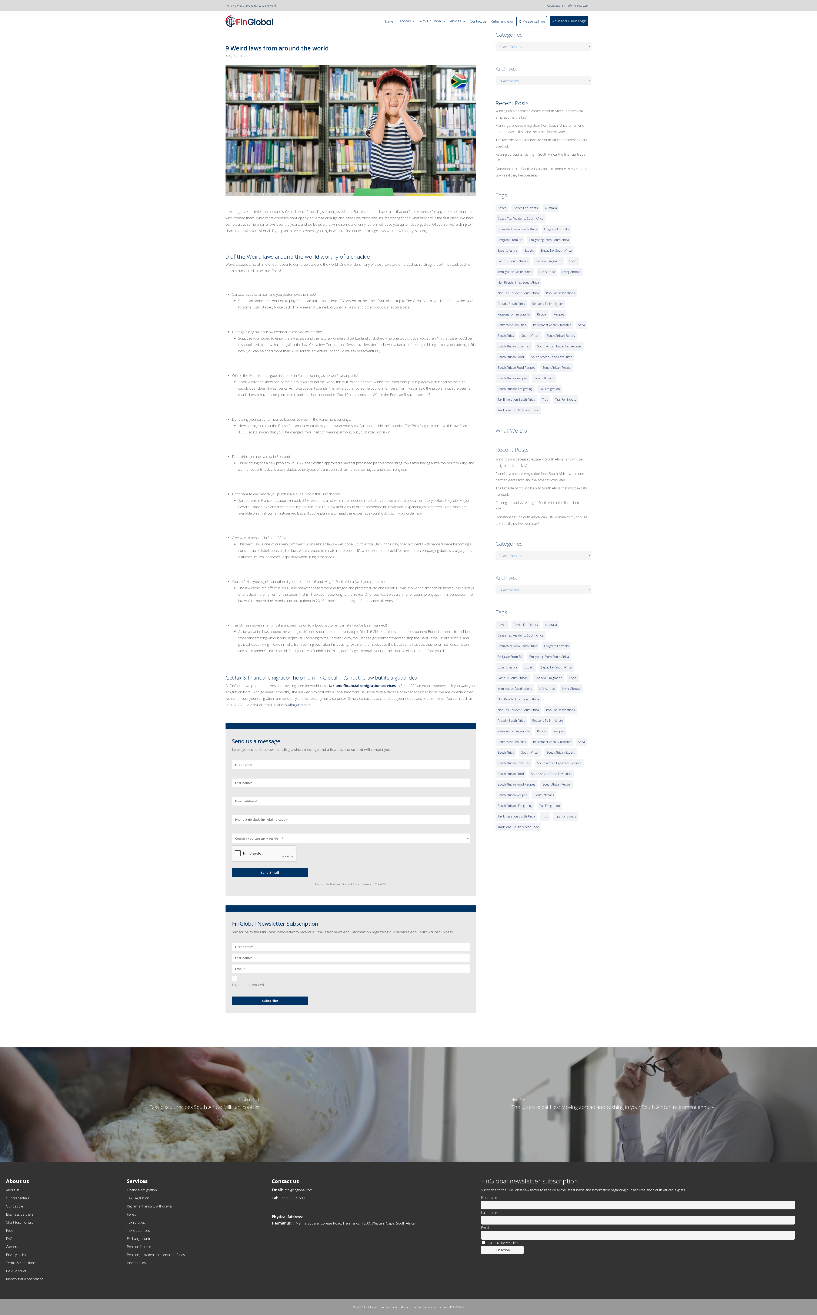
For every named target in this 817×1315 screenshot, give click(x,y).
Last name (489, 1212)
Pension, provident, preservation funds (156, 1254)
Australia (551, 208)
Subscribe (270, 1001)
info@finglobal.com (578, 5)
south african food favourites (551, 357)
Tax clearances (138, 1230)
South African (530, 336)
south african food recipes (516, 368)
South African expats (561, 336)
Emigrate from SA (510, 240)
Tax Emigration (138, 1198)
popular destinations (560, 293)
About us (13, 1190)
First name (489, 1197)
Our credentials (17, 1198)
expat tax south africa (556, 250)
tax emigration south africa (516, 399)
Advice (502, 208)
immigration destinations (515, 272)
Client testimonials (19, 1222)
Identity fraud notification (25, 1279)
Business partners (20, 1214)
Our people (14, 1206)
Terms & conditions (21, 1263)
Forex (131, 1214)
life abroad (547, 272)
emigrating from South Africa (549, 240)
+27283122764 (556, 5)
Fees (9, 1230)
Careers (12, 1246)
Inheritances (136, 1263)
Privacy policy (16, 1254)
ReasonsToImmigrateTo (514, 314)
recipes (559, 314)
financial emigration (548, 261)
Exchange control (140, 1238)
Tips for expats (565, 399)
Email (485, 1227)
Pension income (139, 1246)
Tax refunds (136, 1222)
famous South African (513, 261)
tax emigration (550, 389)
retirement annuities (512, 325)
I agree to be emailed (248, 984)
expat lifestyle (507, 250)
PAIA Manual (16, 1271)
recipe (541, 314)
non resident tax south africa (518, 282)
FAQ (9, 1238)
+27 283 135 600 (292, 1198)
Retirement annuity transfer (552, 325)
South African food (511, 357)
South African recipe (557, 368)
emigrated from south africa (517, 229)
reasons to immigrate (547, 304)
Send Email (270, 872)
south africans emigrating (515, 389)
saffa (581, 325)
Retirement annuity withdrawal (149, 1206)
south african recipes (512, 378)
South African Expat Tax (514, 346)
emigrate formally (556, 229)
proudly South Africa (511, 304)
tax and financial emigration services (362, 685)
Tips (545, 399)
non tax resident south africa (518, 293)
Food (573, 261)
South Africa (506, 336)
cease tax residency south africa (520, 219)
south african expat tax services (559, 346)
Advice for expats (526, 208)
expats (529, 250)
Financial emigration (142, 1190)
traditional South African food (518, 410)
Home (229, 5)
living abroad (571, 272)
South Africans (544, 378)
